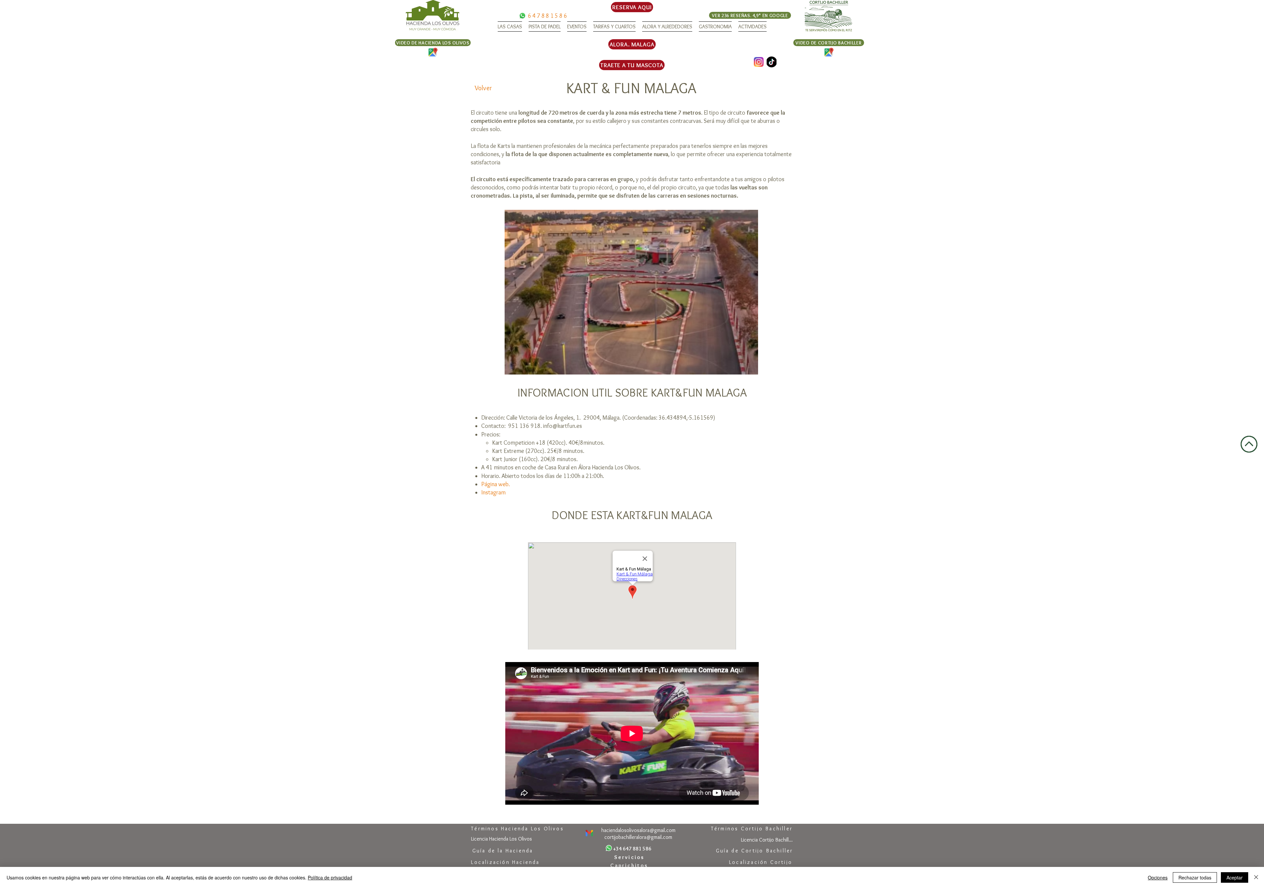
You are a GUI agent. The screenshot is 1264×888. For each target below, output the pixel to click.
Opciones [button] (1158, 877)
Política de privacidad (330, 877)
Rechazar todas (1194, 877)
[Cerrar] (1256, 877)
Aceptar (1234, 877)
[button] (509, 26)
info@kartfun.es (562, 426)
